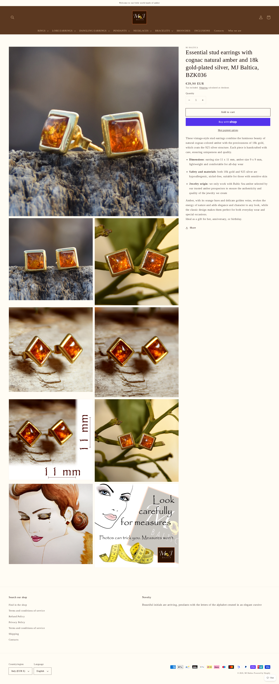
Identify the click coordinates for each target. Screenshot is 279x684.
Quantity (190, 93)
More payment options (228, 130)
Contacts (14, 639)
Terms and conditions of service (27, 610)
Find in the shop (18, 604)
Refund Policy (17, 616)
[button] (12, 17)
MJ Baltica (249, 673)
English (40, 671)
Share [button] (193, 227)
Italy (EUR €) (18, 671)
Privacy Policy (17, 622)
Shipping (203, 87)
